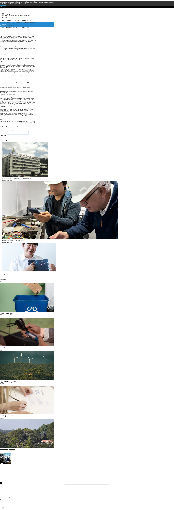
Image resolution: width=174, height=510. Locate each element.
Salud (3, 507)
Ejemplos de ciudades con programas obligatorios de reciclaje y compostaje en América (7, 314)
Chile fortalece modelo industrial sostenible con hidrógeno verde (13, 240)
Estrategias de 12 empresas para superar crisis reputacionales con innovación (7, 348)
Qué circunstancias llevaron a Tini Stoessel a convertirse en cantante (13, 469)
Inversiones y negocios (4, 17)
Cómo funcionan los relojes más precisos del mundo (11, 471)
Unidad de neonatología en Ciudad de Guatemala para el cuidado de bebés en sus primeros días (18, 472)
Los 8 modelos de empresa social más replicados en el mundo (6, 416)
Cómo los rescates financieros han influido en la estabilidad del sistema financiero (16, 272)
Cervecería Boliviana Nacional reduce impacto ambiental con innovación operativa (16, 178)
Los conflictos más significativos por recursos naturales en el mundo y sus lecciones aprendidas (8, 382)
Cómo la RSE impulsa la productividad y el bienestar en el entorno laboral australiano (7, 450)
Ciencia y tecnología (5, 508)
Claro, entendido (3, 5)
